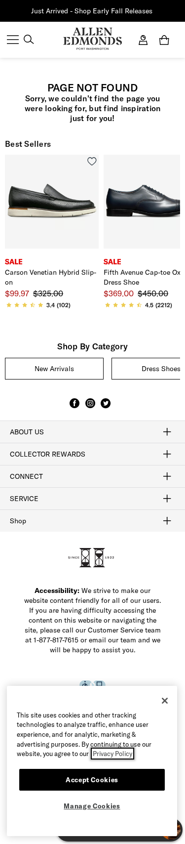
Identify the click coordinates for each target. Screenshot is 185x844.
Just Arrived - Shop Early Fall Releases (91, 10)
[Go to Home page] (92, 39)
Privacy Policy (112, 754)
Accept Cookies (92, 780)
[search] (29, 40)
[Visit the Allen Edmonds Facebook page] (74, 407)
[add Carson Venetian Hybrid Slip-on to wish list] (92, 161)
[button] (153, 11)
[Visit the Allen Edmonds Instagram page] (90, 407)
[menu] (13, 40)
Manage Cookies (92, 806)
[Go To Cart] (166, 40)
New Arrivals (54, 368)
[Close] (165, 701)
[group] (54, 369)
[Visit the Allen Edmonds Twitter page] (105, 407)
